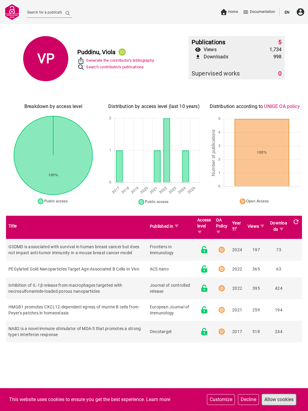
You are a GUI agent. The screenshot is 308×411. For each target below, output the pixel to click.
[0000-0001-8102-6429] (122, 52)
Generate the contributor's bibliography (120, 60)
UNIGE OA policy (282, 106)
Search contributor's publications (115, 67)
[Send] (67, 12)
